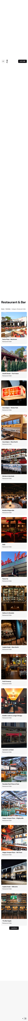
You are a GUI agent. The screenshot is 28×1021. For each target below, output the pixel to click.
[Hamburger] (3, 61)
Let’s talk (22, 61)
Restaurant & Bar (7, 341)
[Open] (4, 315)
